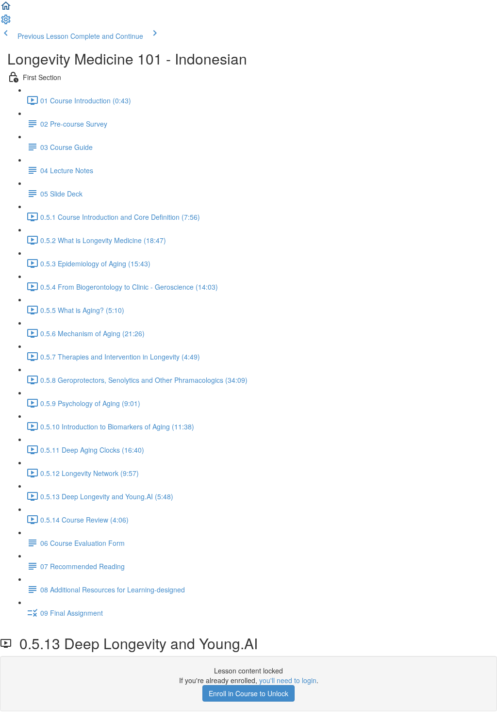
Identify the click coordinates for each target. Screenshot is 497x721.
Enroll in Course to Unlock (248, 693)
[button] (6, 9)
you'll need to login (287, 680)
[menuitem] (6, 22)
